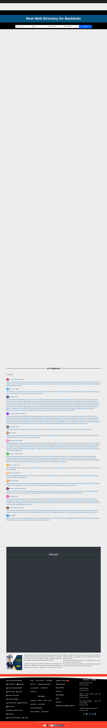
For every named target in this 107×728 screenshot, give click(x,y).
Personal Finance (74, 460)
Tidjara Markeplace (84, 688)
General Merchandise (74, 500)
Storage (64, 408)
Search (85, 26)
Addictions (9, 443)
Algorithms (20, 416)
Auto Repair (19, 391)
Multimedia (68, 419)
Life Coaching (40, 405)
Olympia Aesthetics (53, 340)
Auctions (40, 499)
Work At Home (68, 410)
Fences (28, 458)
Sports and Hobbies (88, 467)
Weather (16, 477)
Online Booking (79, 518)
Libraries (48, 493)
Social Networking (93, 421)
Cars (64, 391)
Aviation (26, 510)
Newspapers (93, 475)
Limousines (63, 518)
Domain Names (71, 418)
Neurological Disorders (90, 446)
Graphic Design (26, 384)
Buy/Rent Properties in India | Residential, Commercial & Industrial (53, 116)
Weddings (20, 504)
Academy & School (11, 491)
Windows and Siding (48, 461)
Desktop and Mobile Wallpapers (21, 418)
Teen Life (98, 467)
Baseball (42, 510)
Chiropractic (83, 443)
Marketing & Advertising (72, 405)
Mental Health (78, 446)
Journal (62, 475)
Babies (12, 467)
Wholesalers (59, 410)
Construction (78, 399)
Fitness (69, 445)
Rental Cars (94, 391)
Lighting (39, 460)
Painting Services (39, 406)
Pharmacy (85, 448)
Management (50, 405)
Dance (90, 382)
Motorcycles (47, 502)
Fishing (8, 512)
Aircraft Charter (10, 518)
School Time (78, 467)
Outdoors (47, 512)
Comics (79, 382)
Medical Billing (49, 446)
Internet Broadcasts (53, 475)
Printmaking (9, 385)
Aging (15, 443)
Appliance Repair (21, 456)
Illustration (48, 384)
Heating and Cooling (51, 458)
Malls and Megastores (18, 502)
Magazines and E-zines (71, 475)
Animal (45, 443)
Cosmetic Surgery (34, 445)
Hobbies (32, 512)
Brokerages (36, 483)
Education (26, 467)
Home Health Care (10, 446)
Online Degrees (56, 493)
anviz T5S (53, 132)
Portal (14, 421)
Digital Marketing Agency (29, 401)
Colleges (45, 491)
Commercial (45, 483)
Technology (72, 408)
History (16, 493)
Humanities (35, 384)
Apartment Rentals (10, 483)
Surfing (93, 512)
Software (8, 423)
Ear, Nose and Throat (60, 445)
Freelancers (89, 418)
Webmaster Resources (79, 423)
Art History (25, 382)
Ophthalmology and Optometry (50, 448)
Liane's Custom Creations (53, 228)
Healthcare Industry (79, 445)
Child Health (74, 443)
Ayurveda (52, 443)
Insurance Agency (67, 403)
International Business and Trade (82, 403)
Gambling (21, 512)
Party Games (87, 435)
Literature (56, 384)
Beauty (59, 443)
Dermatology (49, 445)
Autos (46, 499)
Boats (50, 391)
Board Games (9, 435)
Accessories (9, 499)
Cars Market (71, 391)
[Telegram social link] (95, 714)
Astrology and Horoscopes (45, 382)
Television (8, 477)
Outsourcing (29, 406)
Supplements (85, 512)
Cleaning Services (53, 456)
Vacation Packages (33, 520)
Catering (56, 399)
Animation (8, 382)
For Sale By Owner (71, 483)
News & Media (83, 475)
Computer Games (35, 435)
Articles (25, 491)
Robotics (30, 421)
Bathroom (30, 456)
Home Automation (63, 458)
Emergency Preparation (12, 458)
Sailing (54, 512)
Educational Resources (80, 491)
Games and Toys (63, 500)
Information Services (55, 403)
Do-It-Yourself (70, 456)
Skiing (60, 512)
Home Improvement (86, 458)
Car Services (57, 391)
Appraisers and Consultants (24, 483)
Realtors (50, 485)
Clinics (89, 443)
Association (34, 382)
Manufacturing (59, 405)
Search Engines (58, 421)
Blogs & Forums (43, 391)
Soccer (66, 512)
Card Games (19, 435)
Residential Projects (60, 485)
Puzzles (94, 435)
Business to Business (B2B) (45, 399)
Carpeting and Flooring (41, 456)
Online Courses (78, 419)
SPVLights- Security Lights (53, 148)
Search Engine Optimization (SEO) (43, 421)
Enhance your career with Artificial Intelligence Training (53, 308)
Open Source (87, 419)
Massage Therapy (39, 446)
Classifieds (74, 499)
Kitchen (32, 460)
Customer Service (16, 401)
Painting (77, 384)
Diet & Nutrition (81, 510)
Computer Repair (71, 416)
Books (62, 499)
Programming (22, 421)
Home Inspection (82, 483)
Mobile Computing (58, 419)
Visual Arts (16, 385)
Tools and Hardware (93, 502)
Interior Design (24, 460)
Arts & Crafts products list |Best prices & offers (53, 52)
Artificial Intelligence (30, 416)
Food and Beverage (51, 500)
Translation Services (19, 410)
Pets (91, 460)
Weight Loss (18, 450)
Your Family (11, 469)
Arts (7, 467)
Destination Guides (37, 518)
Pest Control (84, 460)
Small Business (56, 408)
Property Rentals (89, 518)
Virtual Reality (41, 423)
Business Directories (23, 429)
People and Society (60, 467)
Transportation (30, 410)
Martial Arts (40, 512)
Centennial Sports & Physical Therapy (53, 100)
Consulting (87, 399)
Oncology (37, 448)
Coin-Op (26, 435)
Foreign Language (92, 491)
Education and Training (66, 491)
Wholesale (27, 504)
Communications (60, 416)
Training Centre (27, 393)
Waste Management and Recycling (45, 410)
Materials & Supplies (94, 483)
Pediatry (72, 448)
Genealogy (8, 493)
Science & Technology (34, 408)
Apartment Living (10, 456)
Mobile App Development (45, 419)
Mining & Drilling (84, 405)
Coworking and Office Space (57, 483)
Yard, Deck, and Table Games (31, 437)
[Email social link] (86, 714)
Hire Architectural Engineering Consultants (53, 164)
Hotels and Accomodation (51, 518)
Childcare (19, 467)
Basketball (49, 510)
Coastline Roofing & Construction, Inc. (88, 708)
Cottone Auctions (53, 356)
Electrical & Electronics (52, 401)
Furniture (34, 458)
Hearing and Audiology (92, 445)
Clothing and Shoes (84, 499)
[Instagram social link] (89, 714)
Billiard (56, 510)
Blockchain (33, 399)
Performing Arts (85, 384)
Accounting (9, 399)
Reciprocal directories (83, 429)
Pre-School (69, 467)
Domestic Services (80, 456)
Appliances (23, 499)
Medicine (70, 446)
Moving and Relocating (49, 460)
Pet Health (78, 448)
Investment (95, 403)
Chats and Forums (48, 416)
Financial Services (87, 401)
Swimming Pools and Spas (34, 461)
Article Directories (10, 429)
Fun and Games (49, 467)
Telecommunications (82, 408)
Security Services (46, 408)
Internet (18, 419)
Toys (7, 504)
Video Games (18, 437)
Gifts (83, 500)
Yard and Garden (60, 461)
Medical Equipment (60, 446)
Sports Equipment (74, 512)
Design (96, 382)
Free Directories (50, 429)
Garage (41, 458)
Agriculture (25, 399)
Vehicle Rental (44, 520)
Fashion (18, 384)
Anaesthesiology (38, 443)
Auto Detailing (9, 391)
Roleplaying (9, 437)
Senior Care (9, 450)
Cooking (62, 456)
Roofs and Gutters (13, 461)
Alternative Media (10, 475)
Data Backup (81, 416)
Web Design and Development (54, 423)
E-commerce (41, 401)
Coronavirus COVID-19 (21, 445)
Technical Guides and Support (27, 423)
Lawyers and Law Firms (28, 405)
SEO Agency (75, 421)
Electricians (90, 456)
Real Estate (92, 406)
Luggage (70, 518)
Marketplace (29, 502)
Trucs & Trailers (37, 393)
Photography (95, 384)
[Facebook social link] (84, 714)
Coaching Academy (64, 510)
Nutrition (15, 448)
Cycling (73, 510)
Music (70, 384)
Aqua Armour (53, 244)
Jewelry (8, 502)
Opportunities (20, 406)
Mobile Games (71, 435)
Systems (16, 423)
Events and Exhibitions (74, 401)
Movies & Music (56, 502)
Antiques (16, 499)
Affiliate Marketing (10, 416)
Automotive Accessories (30, 391)
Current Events (41, 475)
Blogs (40, 416)
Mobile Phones (37, 502)
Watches (13, 504)
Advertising (17, 399)
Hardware (11, 419)
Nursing (8, 448)
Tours (15, 520)
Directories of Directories (36, 429)
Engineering (63, 401)
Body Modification (59, 382)
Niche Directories (61, 429)
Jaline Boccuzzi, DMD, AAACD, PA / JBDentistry (53, 180)
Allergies (21, 443)
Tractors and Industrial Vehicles (13, 393)
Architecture (17, 382)
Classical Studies (70, 382)
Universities (77, 493)
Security (67, 421)
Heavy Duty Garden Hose (53, 324)
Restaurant (23, 408)
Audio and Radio (17, 510)
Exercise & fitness (92, 510)
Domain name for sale (60, 418)
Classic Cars (80, 391)
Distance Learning (54, 491)
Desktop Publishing (36, 418)
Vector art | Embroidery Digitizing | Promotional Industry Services (53, 68)
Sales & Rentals (71, 485)
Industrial (45, 403)
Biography (32, 491)
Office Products (67, 502)
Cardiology (66, 443)
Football (14, 512)
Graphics (97, 418)
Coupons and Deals (20, 500)
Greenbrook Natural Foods (85, 682)
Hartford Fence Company (53, 276)
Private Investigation (68, 406)
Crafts (84, 382)
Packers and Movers (62, 460)
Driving (87, 391)
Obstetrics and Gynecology (26, 448)
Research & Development (12, 408)
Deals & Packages (26, 518)
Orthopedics (64, 448)
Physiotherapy (93, 448)
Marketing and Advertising (29, 419)
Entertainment (9, 384)
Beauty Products (54, 499)
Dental (42, 445)
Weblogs (23, 477)
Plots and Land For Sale (26, 485)
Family (22, 458)
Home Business (36, 403)
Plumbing (97, 460)
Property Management (40, 485)
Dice (44, 435)
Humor (41, 384)
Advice (19, 491)
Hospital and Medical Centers (25, 446)
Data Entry (89, 416)
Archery (8, 510)
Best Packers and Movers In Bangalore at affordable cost (53, 196)
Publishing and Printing (81, 406)
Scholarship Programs (67, 493)
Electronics (35, 500)
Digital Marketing (47, 418)
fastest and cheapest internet (53, 260)
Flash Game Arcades (52, 435)
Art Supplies (32, 499)
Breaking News (20, 475)
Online (79, 435)
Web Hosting (68, 423)
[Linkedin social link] (92, 714)
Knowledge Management (37, 493)
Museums (64, 384)
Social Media (83, 421)
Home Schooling (25, 493)
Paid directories (71, 429)
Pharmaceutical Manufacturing (53, 406)
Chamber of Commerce (66, 399)
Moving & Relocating (13, 485)
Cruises (18, 518)
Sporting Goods (81, 502)
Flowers (42, 500)
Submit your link (22, 645)
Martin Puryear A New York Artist (53, 292)
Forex (18, 403)
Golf (26, 512)
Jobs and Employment (14, 405)
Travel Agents (23, 520)
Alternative (28, 443)
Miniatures (62, 435)
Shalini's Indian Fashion (53, 84)
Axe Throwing (33, 510)
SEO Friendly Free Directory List (53, 212)
